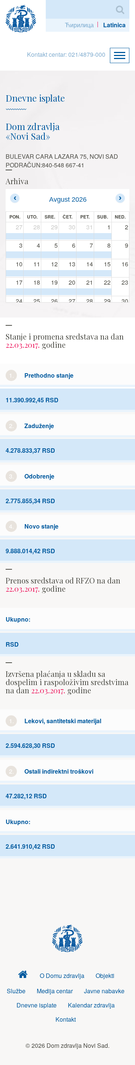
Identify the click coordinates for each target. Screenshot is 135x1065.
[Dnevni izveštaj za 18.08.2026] (32, 291)
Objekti (105, 975)
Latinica (114, 25)
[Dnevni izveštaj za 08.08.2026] (102, 254)
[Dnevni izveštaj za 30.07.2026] (67, 236)
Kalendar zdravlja (91, 1005)
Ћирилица (79, 25)
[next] (120, 198)
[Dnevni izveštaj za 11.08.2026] (32, 273)
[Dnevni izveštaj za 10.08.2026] (14, 273)
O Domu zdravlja (62, 975)
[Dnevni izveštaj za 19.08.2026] (49, 291)
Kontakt (66, 1019)
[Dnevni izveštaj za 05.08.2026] (49, 254)
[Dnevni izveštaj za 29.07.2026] (49, 236)
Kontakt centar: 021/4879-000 (66, 54)
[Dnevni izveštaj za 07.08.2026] (85, 254)
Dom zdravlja (22, 976)
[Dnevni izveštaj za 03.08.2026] (14, 254)
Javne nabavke (104, 991)
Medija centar (55, 991)
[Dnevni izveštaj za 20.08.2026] (67, 291)
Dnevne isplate (36, 1005)
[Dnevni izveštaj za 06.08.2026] (67, 254)
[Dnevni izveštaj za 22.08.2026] (102, 291)
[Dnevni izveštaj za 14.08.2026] (85, 273)
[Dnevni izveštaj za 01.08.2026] (102, 236)
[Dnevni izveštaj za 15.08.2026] (102, 273)
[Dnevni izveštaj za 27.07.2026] (14, 236)
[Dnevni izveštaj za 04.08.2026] (32, 254)
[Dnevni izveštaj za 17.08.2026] (14, 291)
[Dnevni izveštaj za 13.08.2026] (67, 273)
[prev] (15, 198)
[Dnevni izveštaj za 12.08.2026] (49, 273)
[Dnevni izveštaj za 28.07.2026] (32, 236)
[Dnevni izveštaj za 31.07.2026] (85, 236)
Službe (16, 991)
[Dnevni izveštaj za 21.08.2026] (85, 291)
